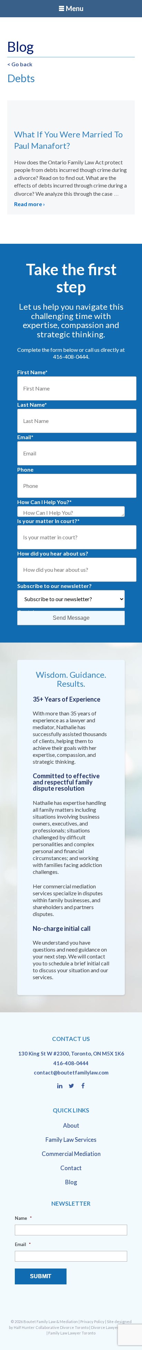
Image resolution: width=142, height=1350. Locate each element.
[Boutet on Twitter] (74, 1086)
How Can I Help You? (44, 502)
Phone (25, 469)
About (71, 1125)
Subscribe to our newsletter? (54, 585)
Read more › (29, 204)
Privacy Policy (92, 1321)
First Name (32, 372)
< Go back (19, 64)
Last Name (32, 404)
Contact (71, 1167)
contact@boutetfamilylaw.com (71, 1072)
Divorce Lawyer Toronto (112, 1327)
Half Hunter (24, 1327)
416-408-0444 (71, 1063)
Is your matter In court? (48, 521)
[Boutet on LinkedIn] (63, 1086)
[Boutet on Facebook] (83, 1086)
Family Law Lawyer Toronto (71, 1333)
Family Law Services (71, 1139)
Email (25, 437)
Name (23, 1218)
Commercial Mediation (71, 1153)
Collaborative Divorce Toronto (62, 1327)
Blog (71, 1182)
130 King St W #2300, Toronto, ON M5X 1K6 (71, 1053)
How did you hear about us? (52, 553)
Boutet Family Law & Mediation (51, 1321)
